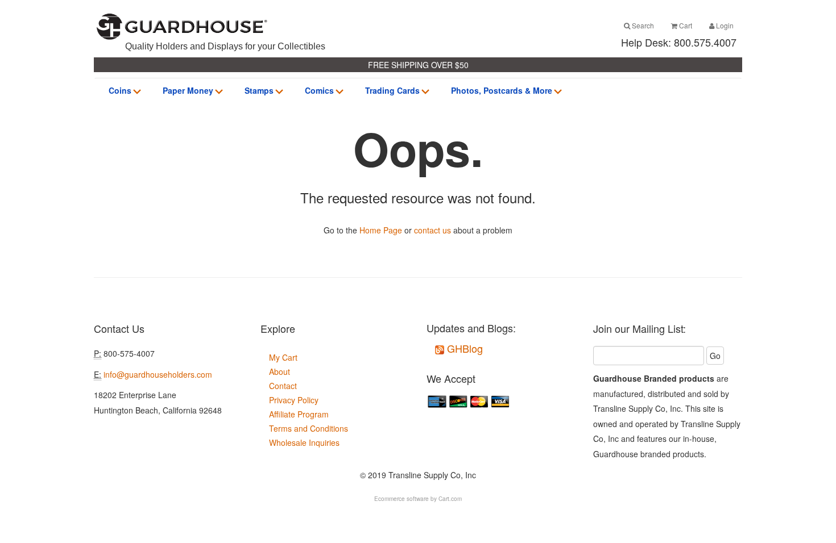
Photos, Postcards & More (501, 90)
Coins (120, 90)
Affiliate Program (299, 414)
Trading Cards (392, 90)
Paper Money (188, 90)
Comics (319, 90)
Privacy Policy (293, 400)
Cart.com (450, 499)
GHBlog (463, 348)
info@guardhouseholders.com (158, 374)
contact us (432, 230)
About (279, 371)
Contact (283, 385)
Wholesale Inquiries (304, 442)
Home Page (380, 230)
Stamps (259, 90)
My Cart (283, 357)
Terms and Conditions (308, 428)
